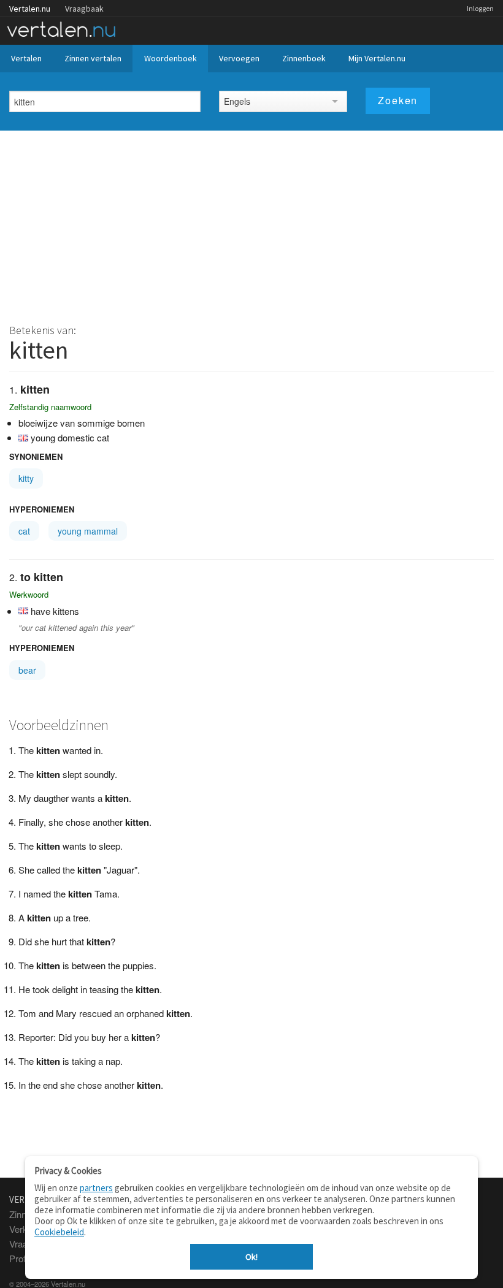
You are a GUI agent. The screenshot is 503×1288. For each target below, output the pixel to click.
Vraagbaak (84, 8)
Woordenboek (170, 58)
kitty (26, 478)
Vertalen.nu (29, 8)
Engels (237, 101)
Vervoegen (239, 58)
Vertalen (26, 58)
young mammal (88, 531)
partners (96, 1188)
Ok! (251, 1256)
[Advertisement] (251, 222)
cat (24, 531)
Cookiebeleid (59, 1232)
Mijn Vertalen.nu (376, 58)
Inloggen (480, 8)
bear (27, 670)
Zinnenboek (304, 58)
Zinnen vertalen (92, 58)
